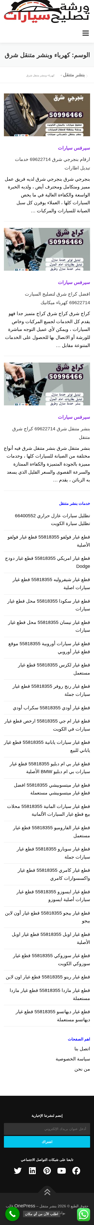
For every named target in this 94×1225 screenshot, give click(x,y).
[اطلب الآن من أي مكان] (12, 1214)
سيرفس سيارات (74, 148)
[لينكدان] (32, 1171)
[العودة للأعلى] (47, 1193)
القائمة (85, 33)
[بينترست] (47, 1171)
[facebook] (76, 1171)
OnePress (24, 1205)
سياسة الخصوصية (73, 1058)
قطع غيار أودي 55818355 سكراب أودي (51, 707)
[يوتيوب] (62, 1171)
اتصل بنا (82, 1048)
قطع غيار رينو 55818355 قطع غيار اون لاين (48, 976)
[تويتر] (18, 1171)
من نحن (82, 1069)
